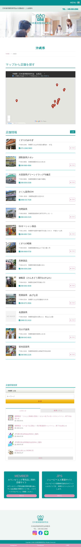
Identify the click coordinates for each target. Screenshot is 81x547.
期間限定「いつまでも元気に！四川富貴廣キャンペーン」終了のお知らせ (41, 426)
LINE (67, 545)
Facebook (40, 545)
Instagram (13, 545)
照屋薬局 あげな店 (28, 295)
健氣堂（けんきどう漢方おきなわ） (36, 278)
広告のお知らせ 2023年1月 (24, 450)
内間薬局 (23, 209)
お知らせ (23, 411)
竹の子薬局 (24, 329)
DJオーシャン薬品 (27, 226)
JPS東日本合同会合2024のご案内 (26, 434)
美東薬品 (23, 260)
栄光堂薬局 (24, 347)
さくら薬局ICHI (26, 192)
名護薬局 (23, 312)
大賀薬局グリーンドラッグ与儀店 (34, 174)
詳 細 (73, 147)
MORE (40, 458)
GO (20, 496)
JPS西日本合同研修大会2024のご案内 (28, 442)
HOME (7, 54)
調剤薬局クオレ (26, 157)
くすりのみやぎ (26, 140)
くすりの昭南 (25, 243)
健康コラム (58, 410)
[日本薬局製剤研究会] (40, 19)
